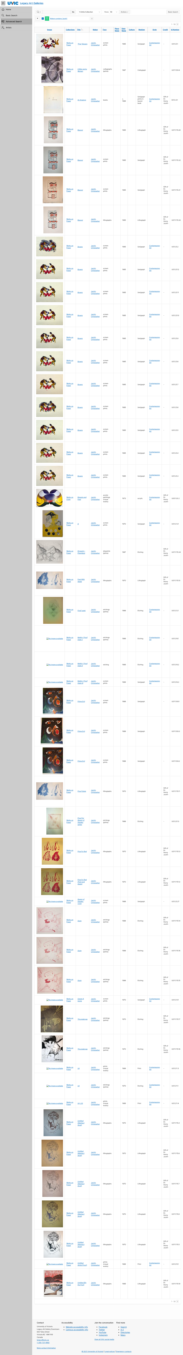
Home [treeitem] (8, 9)
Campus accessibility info (77, 1330)
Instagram (103, 1335)
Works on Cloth (69, 498)
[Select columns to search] (39, 12)
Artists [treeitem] (8, 27)
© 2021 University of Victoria (92, 1351)
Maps (123, 1335)
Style (155, 30)
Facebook (103, 1327)
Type (105, 30)
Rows (106, 12)
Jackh (93, 43)
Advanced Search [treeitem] (14, 21)
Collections (70, 30)
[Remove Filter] (91, 18)
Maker (95, 30)
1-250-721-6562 (43, 1343)
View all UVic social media (104, 1339)
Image (49, 30)
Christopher (95, 45)
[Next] (177, 24)
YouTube (102, 1332)
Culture (132, 30)
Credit (165, 30)
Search (124, 1327)
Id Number (175, 30)
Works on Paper (69, 44)
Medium (142, 30)
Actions (123, 12)
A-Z (122, 1330)
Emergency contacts (123, 1351)
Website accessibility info (77, 1327)
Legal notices (110, 1351)
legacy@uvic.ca (43, 1340)
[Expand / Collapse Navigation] (3, 3)
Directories (125, 1332)
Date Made (124, 30)
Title (83, 29)
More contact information (46, 1348)
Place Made (117, 30)
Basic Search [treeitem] (11, 15)
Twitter (102, 1330)
